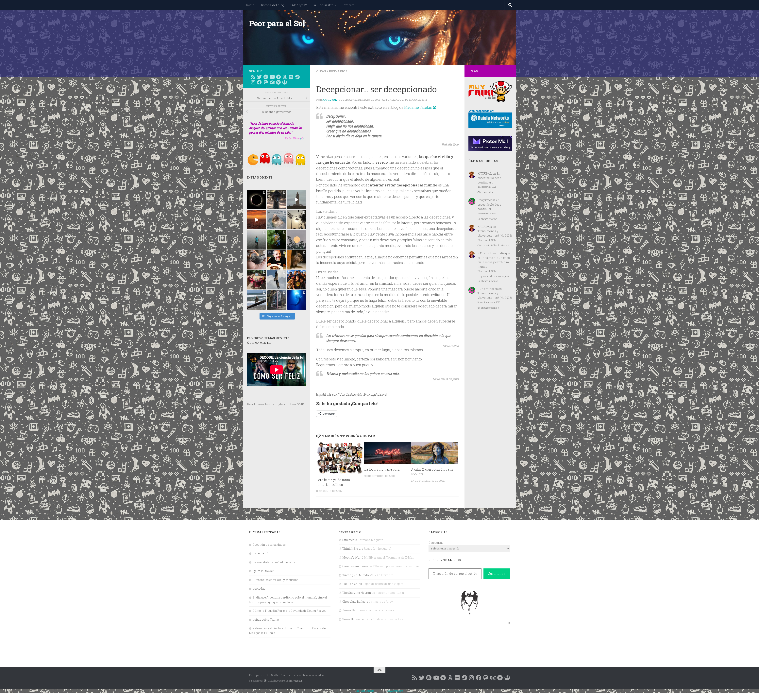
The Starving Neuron (356, 593)
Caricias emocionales (357, 566)
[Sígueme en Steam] (297, 77)
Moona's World (352, 557)
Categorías (436, 543)
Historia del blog (272, 5)
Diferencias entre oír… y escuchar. (275, 580)
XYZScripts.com (395, 690)
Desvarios (338, 71)
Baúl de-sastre (322, 5)
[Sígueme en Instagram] (253, 82)
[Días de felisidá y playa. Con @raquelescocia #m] (256, 299)
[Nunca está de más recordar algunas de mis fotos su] (296, 299)
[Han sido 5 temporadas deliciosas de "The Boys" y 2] (296, 279)
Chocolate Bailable (355, 601)
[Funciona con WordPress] (265, 681)
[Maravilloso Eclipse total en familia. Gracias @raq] (256, 199)
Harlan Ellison (292, 138)
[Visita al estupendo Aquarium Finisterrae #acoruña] (276, 219)
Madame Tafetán (418, 107)
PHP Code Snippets (365, 690)
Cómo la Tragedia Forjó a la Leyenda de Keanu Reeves (289, 611)
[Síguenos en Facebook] (259, 82)
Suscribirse (496, 573)
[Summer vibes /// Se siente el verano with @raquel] (256, 239)
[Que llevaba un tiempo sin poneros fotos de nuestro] (296, 259)
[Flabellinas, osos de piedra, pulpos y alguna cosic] (276, 239)
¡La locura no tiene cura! (382, 469)
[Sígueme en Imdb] (291, 77)
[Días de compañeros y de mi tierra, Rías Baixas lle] (256, 279)
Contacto (348, 5)
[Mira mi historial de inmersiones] (278, 82)
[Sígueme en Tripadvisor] (272, 82)
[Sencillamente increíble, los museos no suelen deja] (276, 299)
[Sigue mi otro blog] (284, 82)
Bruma (346, 610)
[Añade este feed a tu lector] (253, 77)
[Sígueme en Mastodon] (265, 82)
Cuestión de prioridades (269, 544)
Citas (321, 71)
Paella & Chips (352, 584)
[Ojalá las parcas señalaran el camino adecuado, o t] (296, 239)
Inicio (250, 5)
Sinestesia (349, 540)
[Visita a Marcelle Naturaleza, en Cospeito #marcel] (276, 199)
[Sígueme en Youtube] (272, 77)
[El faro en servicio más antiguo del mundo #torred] (296, 199)
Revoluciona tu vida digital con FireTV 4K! (276, 404)
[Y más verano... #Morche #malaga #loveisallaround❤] (296, 219)
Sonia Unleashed (354, 619)
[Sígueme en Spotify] (265, 77)
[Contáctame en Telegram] (278, 77)
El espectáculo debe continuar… (489, 178)
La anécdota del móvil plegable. (274, 562)
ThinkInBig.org (352, 548)
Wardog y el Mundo (355, 575)
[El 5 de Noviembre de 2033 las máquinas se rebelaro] (276, 259)
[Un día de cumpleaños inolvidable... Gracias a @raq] (276, 279)
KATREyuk (329, 99)
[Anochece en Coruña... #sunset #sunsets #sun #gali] (256, 219)
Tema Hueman (294, 680)
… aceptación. (262, 553)
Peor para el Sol (277, 23)
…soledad (259, 588)
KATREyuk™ (298, 5)
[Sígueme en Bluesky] (259, 77)
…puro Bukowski (263, 571)
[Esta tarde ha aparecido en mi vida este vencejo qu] (256, 259)
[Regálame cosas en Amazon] (284, 77)
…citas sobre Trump (266, 619)
